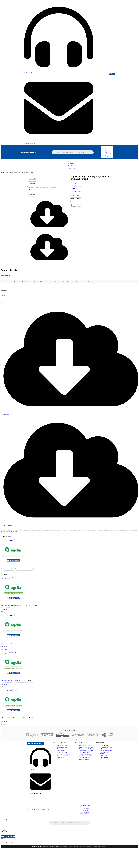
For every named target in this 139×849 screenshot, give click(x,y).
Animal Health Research (84, 759)
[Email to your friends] (75, 189)
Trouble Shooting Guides (106, 750)
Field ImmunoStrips (61, 748)
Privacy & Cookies (85, 805)
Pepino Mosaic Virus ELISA (85, 755)
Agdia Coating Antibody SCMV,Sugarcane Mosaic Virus (14, 568)
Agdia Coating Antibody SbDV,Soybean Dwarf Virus (13, 605)
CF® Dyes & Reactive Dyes (63, 754)
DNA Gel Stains (61, 757)
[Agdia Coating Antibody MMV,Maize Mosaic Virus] (69, 629)
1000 (2, 572)
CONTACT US (71, 168)
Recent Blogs (104, 755)
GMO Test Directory (62, 747)
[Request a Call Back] (5, 819)
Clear (71, 201)
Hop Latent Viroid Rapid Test (86, 747)
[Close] (1, 829)
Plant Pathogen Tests (62, 745)
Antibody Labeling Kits (62, 755)
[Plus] (70, 205)
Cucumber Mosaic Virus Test (85, 748)
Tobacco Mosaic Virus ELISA (86, 750)
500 (4, 572)
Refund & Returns (85, 814)
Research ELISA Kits (62, 752)
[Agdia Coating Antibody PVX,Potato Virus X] (69, 704)
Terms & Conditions (85, 807)
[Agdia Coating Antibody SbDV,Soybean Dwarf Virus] (69, 592)
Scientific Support (105, 745)
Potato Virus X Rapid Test (85, 754)
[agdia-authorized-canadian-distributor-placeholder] (32, 185)
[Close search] (2, 827)
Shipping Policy (85, 812)
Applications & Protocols (106, 747)
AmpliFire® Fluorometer (84, 745)
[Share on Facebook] (72, 189)
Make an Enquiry (105, 757)
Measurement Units (105, 748)
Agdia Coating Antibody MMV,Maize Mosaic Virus (13, 643)
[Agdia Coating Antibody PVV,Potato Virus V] (69, 667)
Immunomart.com (35, 809)
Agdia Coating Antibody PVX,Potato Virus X (11, 717)
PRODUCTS (71, 165)
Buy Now (79, 206)
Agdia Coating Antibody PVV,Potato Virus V (11, 680)
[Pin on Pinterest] (73, 189)
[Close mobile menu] (1, 834)
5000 (6, 572)
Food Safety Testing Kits (84, 757)
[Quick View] (12, 541)
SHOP (69, 167)
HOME (69, 161)
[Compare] (15, 541)
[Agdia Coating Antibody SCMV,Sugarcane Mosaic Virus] (69, 554)
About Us (85, 810)
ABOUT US (71, 163)
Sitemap (102, 758)
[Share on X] (71, 189)
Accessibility (86, 808)
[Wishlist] (28, 190)
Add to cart (73, 206)
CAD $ (112, 73)
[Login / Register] (106, 149)
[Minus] (85, 205)
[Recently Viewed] (7, 819)
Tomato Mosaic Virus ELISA (85, 752)
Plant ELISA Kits (61, 750)
